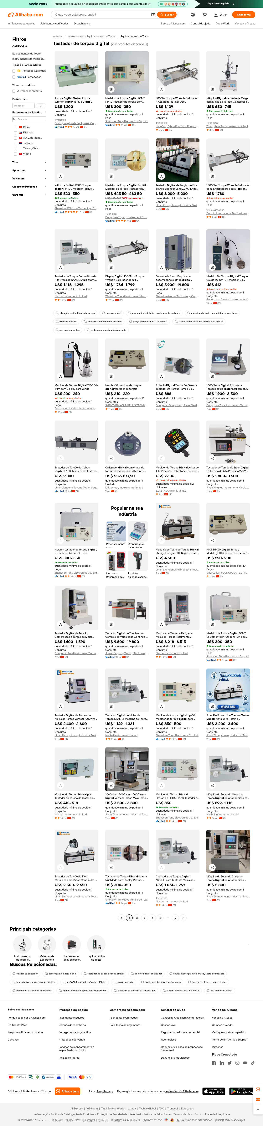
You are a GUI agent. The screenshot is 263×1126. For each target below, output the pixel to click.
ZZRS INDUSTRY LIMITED (171, 490)
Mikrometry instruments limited (124, 487)
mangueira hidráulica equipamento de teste (156, 313)
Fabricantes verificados (124, 1017)
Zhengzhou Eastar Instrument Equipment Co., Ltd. (228, 126)
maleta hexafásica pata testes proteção (84, 990)
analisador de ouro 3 (221, 990)
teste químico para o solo (62, 973)
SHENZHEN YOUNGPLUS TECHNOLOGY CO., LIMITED (127, 405)
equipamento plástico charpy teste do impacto (198, 973)
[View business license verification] (166, 1120)
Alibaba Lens (29, 1091)
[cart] (205, 15)
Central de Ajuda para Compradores (182, 1017)
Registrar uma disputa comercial (180, 1032)
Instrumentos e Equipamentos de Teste (91, 36)
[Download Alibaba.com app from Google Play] (242, 1091)
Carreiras (13, 1039)
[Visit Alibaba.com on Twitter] (229, 1063)
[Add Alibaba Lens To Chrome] (67, 1091)
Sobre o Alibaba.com (21, 1009)
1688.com (92, 1108)
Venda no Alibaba (222, 1017)
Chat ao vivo (168, 1024)
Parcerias (217, 1046)
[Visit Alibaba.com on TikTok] (252, 1063)
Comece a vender (222, 1024)
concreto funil (113, 313)
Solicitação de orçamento (125, 1024)
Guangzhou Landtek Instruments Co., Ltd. (76, 408)
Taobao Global (147, 1108)
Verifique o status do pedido (228, 1032)
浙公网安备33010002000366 (194, 1120)
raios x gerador (125, 982)
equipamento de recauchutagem (163, 982)
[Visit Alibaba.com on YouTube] (245, 1063)
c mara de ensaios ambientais (183, 990)
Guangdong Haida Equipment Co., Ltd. (76, 123)
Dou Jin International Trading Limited (228, 213)
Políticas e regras (69, 1057)
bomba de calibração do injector (34, 990)
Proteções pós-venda (72, 1039)
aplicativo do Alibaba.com (182, 1091)
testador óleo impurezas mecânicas (35, 982)
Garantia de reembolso (72, 1024)
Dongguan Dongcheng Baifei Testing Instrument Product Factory (177, 405)
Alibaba (57, 36)
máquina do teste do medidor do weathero (214, 313)
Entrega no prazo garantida (75, 1032)
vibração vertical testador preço (77, 313)
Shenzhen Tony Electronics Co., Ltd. (126, 121)
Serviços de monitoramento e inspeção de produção (76, 1048)
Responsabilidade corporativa (25, 1032)
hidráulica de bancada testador (105, 321)
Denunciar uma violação (175, 1057)
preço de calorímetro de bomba (150, 321)
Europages (187, 1108)
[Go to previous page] (121, 917)
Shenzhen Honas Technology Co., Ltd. (177, 296)
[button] (153, 14)
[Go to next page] (183, 917)
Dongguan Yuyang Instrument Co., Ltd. (127, 217)
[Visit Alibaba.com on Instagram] (237, 1063)
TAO (161, 1108)
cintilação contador (27, 973)
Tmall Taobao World (112, 1108)
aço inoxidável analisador (148, 973)
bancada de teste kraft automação (137, 990)
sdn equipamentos (69, 330)
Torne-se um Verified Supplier (229, 1039)
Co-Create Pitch (17, 1024)
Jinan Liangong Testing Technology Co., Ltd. (76, 487)
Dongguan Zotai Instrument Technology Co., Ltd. (228, 405)
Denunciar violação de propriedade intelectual (182, 1048)
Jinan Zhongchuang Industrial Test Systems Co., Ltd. (177, 205)
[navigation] (29, 477)
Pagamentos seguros (71, 1017)
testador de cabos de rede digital (106, 973)
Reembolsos (168, 1039)
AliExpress (76, 1108)
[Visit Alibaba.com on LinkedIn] (222, 1063)
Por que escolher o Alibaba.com (26, 1017)
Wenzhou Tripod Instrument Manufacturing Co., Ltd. (127, 296)
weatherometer (68, 321)
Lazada (131, 1108)
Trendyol (172, 1108)
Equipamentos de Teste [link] (135, 36)
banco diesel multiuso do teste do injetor (201, 321)
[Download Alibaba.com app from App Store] (213, 1091)
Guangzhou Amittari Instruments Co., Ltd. (228, 299)
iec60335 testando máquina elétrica (86, 982)
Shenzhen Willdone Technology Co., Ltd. (76, 208)
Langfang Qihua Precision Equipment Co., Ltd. (177, 126)
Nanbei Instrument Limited (71, 296)
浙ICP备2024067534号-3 (230, 1120)
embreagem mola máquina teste (108, 330)
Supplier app (105, 1091)
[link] (258, 1089)
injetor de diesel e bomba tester (209, 982)
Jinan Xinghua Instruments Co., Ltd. (227, 487)
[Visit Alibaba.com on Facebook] (214, 1063)
